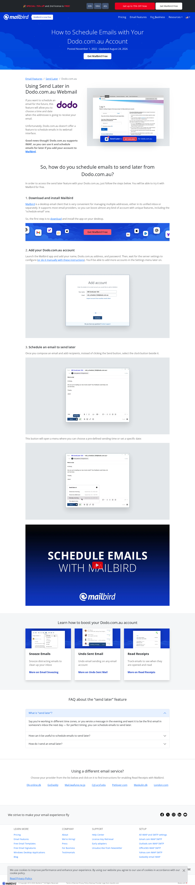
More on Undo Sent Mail (93, 672)
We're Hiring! (68, 839)
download (56, 218)
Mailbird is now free (42, 17)
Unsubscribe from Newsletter (107, 848)
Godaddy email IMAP (149, 856)
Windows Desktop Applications (29, 852)
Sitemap (92, 883)
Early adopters (99, 843)
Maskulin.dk (140, 785)
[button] (187, 17)
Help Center (98, 834)
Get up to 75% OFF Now (135, 6)
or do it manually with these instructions (61, 260)
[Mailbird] (16, 17)
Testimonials (68, 852)
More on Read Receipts (141, 672)
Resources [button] (175, 17)
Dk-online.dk (34, 785)
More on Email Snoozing (43, 672)
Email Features (138, 17)
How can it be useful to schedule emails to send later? (59, 735)
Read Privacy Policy (21, 878)
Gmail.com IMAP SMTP (150, 839)
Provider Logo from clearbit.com (107, 883)
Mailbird (30, 151)
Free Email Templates (25, 843)
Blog (16, 856)
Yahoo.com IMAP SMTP (150, 852)
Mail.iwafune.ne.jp (75, 785)
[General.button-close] (184, 870)
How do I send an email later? (45, 743)
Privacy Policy (84, 883)
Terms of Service (72, 883)
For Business (157, 17)
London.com (161, 785)
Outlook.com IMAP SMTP (151, 843)
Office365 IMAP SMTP (150, 848)
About (65, 834)
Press (64, 843)
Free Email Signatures (25, 848)
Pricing (122, 17)
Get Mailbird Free (97, 56)
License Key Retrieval (102, 839)
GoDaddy (53, 785)
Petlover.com (119, 785)
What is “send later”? (40, 713)
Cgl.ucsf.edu (99, 785)
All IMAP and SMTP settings (153, 834)
